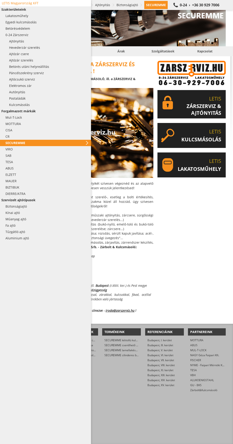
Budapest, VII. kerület (160, 360)
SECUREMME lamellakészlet (122, 350)
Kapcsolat (205, 51)
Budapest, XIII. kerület (161, 375)
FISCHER (195, 360)
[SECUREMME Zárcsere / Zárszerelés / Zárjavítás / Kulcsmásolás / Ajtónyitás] (121, 28)
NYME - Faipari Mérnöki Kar (207, 365)
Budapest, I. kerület (159, 340)
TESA (193, 370)
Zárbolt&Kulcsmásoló (203, 390)
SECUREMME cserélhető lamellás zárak (129, 345)
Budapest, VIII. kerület (161, 365)
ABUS (194, 345)
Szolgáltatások (163, 51)
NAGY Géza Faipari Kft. (204, 355)
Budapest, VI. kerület (160, 355)
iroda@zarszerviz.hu (120, 310)
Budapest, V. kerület (160, 350)
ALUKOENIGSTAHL (202, 380)
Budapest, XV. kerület (160, 385)
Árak (121, 51)
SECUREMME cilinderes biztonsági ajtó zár (131, 355)
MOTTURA (196, 340)
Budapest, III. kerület (160, 345)
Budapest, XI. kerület (160, 370)
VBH (193, 375)
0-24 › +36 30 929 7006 (199, 4)
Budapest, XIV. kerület (161, 380)
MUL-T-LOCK (198, 350)
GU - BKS (196, 385)
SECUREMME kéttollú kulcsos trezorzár (129, 340)
